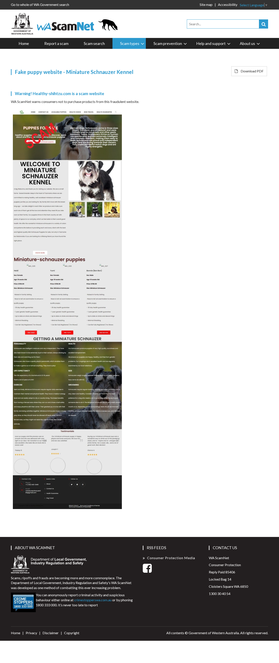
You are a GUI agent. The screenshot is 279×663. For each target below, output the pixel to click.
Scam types (129, 43)
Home (24, 43)
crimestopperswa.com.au (93, 600)
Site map (206, 4)
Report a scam (56, 43)
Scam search (94, 43)
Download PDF (252, 71)
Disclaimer (51, 633)
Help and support (211, 43)
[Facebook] (147, 571)
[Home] (66, 23)
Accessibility (227, 4)
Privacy (31, 633)
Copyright (71, 633)
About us (247, 43)
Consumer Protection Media (171, 558)
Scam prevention (167, 43)
